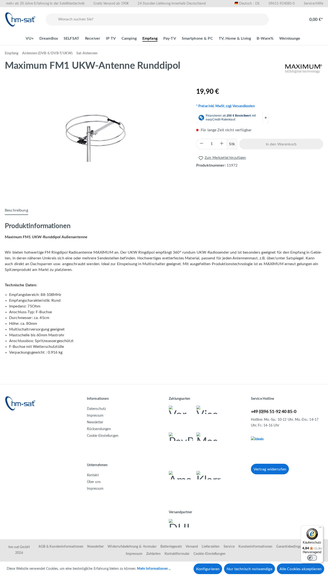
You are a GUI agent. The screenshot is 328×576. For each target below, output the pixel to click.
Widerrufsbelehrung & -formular (132, 546)
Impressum (95, 415)
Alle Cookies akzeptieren (300, 569)
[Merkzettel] (281, 17)
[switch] (312, 558)
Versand (192, 546)
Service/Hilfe (313, 3)
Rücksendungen (99, 429)
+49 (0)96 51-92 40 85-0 (273, 412)
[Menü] (320, 528)
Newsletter (95, 422)
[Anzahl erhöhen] (221, 144)
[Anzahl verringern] (201, 144)
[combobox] (162, 19)
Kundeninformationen (255, 546)
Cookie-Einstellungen (103, 436)
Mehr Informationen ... (154, 568)
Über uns (94, 482)
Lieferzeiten (210, 546)
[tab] (16, 210)
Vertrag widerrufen (270, 469)
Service (229, 546)
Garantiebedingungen (292, 546)
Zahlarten (153, 554)
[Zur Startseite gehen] (20, 19)
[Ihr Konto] (296, 17)
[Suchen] (51, 19)
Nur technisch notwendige (249, 569)
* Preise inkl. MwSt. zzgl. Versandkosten (225, 106)
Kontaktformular (177, 554)
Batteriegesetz (171, 546)
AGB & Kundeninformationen (61, 546)
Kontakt (93, 475)
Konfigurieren (208, 569)
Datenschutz (96, 409)
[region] (95, 138)
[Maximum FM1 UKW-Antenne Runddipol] (96, 138)
